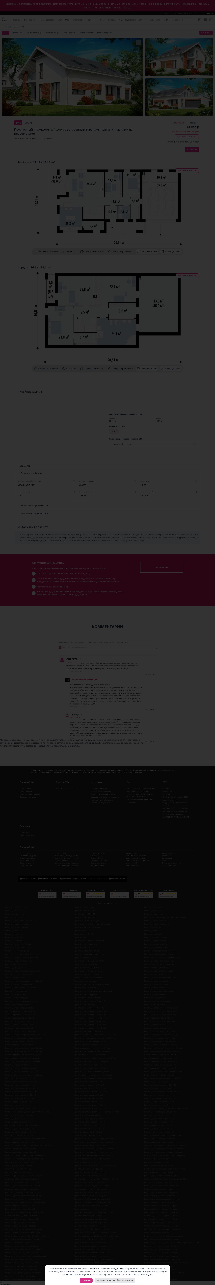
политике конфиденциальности (79, 1274)
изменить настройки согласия (115, 1280)
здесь (150, 1274)
